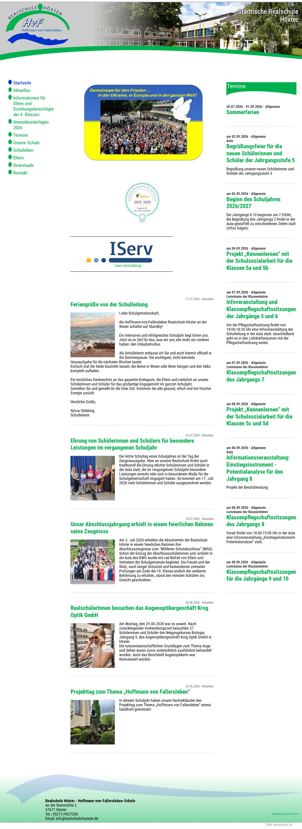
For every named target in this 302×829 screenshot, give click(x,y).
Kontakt (20, 172)
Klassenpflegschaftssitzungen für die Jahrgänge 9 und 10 (261, 575)
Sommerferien (242, 112)
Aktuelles (21, 90)
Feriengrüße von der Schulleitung (109, 304)
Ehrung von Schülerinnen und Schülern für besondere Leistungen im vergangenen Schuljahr (132, 444)
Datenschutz (292, 813)
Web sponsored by (279, 825)
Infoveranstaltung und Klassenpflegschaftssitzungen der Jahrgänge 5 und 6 (261, 309)
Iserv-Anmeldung (128, 265)
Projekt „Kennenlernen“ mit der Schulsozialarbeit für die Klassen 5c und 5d (259, 416)
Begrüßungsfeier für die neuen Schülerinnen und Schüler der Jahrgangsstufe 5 (260, 153)
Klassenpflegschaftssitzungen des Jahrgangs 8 (261, 521)
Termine (20, 135)
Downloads (23, 165)
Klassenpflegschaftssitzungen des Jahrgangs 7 (261, 376)
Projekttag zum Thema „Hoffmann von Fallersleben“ (130, 691)
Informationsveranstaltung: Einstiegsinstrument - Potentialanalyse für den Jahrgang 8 (258, 468)
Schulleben (23, 150)
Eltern (18, 157)
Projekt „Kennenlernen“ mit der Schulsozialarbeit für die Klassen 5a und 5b (259, 261)
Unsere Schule (26, 142)
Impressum (277, 813)
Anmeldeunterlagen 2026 (31, 124)
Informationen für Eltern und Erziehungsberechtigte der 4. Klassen (33, 106)
